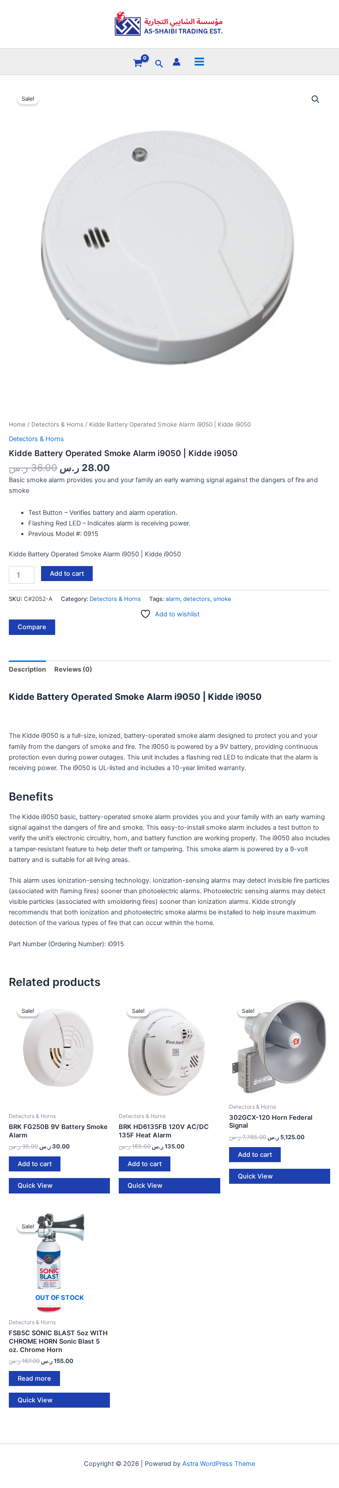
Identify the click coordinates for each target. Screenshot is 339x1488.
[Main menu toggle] (199, 62)
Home (17, 424)
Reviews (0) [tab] (73, 669)
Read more (34, 1378)
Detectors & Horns (57, 424)
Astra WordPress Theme (218, 1464)
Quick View (35, 1186)
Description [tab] (27, 669)
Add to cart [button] (35, 1164)
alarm (173, 598)
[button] (159, 64)
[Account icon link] (177, 62)
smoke (222, 598)
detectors (196, 598)
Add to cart (67, 574)
